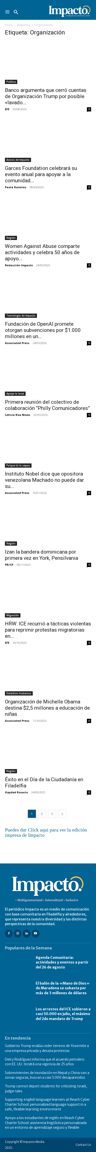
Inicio (8, 25)
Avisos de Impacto (18, 159)
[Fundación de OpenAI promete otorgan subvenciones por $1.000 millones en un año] (48, 296)
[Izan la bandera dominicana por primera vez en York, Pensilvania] (48, 524)
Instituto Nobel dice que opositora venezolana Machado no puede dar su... (44, 480)
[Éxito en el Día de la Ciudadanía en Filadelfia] (48, 752)
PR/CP (9, 564)
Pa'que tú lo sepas (18, 465)
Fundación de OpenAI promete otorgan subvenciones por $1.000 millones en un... (43, 330)
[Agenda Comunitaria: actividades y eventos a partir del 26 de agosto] (18, 962)
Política (11, 81)
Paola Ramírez (15, 187)
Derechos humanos (18, 693)
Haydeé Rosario (16, 792)
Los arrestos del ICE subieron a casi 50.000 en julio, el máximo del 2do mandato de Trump (63, 1014)
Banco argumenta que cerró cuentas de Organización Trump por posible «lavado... (45, 96)
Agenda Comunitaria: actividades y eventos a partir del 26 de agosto (62, 962)
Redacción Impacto (19, 265)
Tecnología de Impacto (20, 315)
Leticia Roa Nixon (17, 415)
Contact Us (83, 1145)
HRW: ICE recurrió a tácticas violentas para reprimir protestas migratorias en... (48, 630)
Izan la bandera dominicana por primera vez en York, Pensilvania (41, 555)
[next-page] (62, 814)
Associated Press (17, 343)
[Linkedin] (26, 933)
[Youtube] (35, 933)
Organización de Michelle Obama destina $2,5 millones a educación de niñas (47, 708)
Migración (12, 615)
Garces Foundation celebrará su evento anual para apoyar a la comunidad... (41, 174)
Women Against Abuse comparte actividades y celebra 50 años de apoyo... (42, 252)
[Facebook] (9, 933)
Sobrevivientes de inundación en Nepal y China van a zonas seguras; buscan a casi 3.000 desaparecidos (47, 1075)
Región (11, 238)
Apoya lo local (15, 393)
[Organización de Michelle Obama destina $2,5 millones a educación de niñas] (48, 674)
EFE (7, 109)
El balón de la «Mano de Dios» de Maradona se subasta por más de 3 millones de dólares (63, 988)
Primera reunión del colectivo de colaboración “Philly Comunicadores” (47, 405)
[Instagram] (17, 933)
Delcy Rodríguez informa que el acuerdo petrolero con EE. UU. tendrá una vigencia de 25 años (44, 1062)
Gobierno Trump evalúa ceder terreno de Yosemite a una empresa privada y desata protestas (47, 1048)
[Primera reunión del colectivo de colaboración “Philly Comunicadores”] (48, 374)
